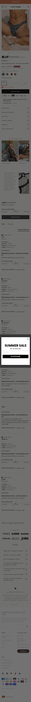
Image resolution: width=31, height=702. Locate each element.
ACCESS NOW (15, 356)
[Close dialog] (28, 339)
